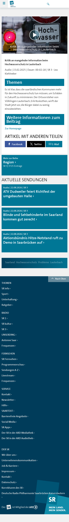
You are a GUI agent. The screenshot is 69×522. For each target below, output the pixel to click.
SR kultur (7, 323)
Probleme (43, 262)
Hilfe (4, 405)
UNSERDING (8, 334)
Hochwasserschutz (26, 262)
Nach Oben (60, 278)
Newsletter (8, 400)
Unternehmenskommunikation (19, 460)
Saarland (10, 262)
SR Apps (6, 427)
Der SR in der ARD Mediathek (17, 432)
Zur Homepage (13, 128)
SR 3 (4, 329)
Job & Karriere (9, 465)
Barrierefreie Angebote (14, 416)
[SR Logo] (13, 4)
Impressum (8, 471)
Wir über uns (9, 455)
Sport (5, 294)
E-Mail (55, 144)
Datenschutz (9, 482)
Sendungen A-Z (10, 370)
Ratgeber (7, 305)
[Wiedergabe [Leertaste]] (34, 35)
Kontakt (6, 394)
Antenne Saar (9, 340)
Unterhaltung (9, 299)
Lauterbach (56, 262)
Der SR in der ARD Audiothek (17, 438)
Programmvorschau (13, 364)
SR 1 (4, 318)
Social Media (8, 421)
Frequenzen (8, 345)
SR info (5, 288)
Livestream (8, 375)
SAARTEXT (7, 411)
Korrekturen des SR (12, 487)
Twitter (38, 144)
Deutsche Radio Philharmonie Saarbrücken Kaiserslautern (33, 493)
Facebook (16, 144)
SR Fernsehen (9, 359)
